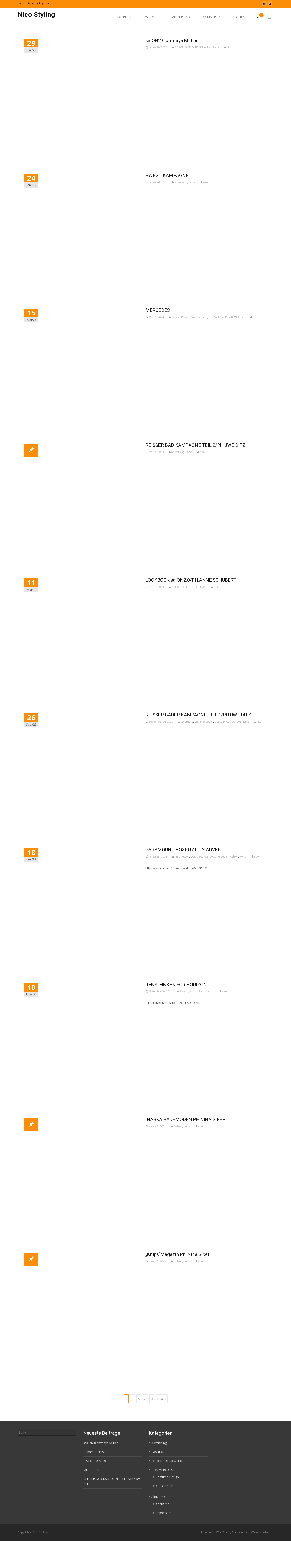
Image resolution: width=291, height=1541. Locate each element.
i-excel (245, 1532)
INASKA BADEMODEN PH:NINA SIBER (185, 1119)
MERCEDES (158, 310)
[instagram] (270, 5)
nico (229, 47)
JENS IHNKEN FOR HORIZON (176, 984)
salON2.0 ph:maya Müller (172, 40)
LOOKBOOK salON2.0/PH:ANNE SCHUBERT (191, 580)
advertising (181, 182)
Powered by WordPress (215, 1532)
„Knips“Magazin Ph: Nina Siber (177, 1254)
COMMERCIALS (213, 17)
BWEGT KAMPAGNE (167, 175)
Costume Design (200, 317)
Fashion (206, 47)
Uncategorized (198, 587)
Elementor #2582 (95, 1452)
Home (215, 47)
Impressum (163, 1513)
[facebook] (264, 5)
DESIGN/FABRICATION (179, 17)
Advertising (125, 17)
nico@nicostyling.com (36, 3)
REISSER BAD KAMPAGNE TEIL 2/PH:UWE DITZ (195, 445)
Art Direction (182, 856)
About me (240, 17)
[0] (257, 17)
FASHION (149, 17)
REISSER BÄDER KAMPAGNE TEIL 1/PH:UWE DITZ (198, 715)
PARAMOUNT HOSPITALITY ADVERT (184, 849)
